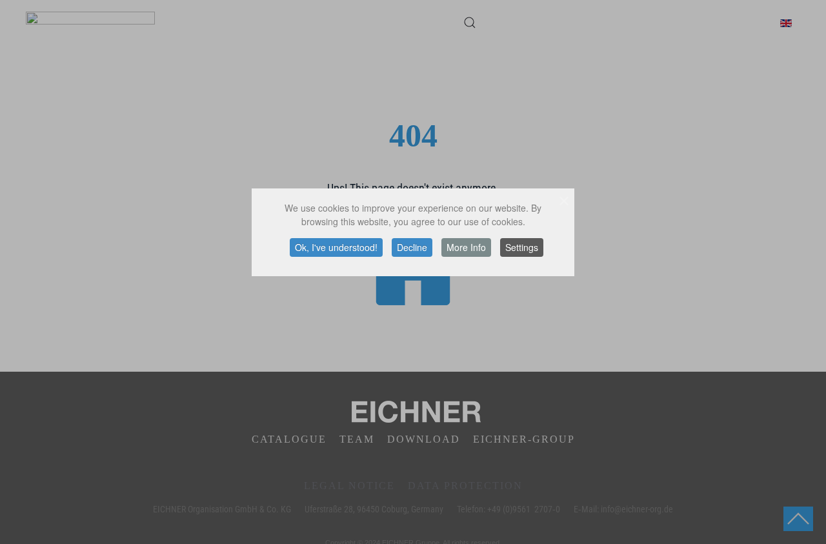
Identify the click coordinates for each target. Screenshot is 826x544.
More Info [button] (466, 247)
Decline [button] (412, 247)
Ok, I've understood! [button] (336, 247)
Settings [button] (521, 247)
